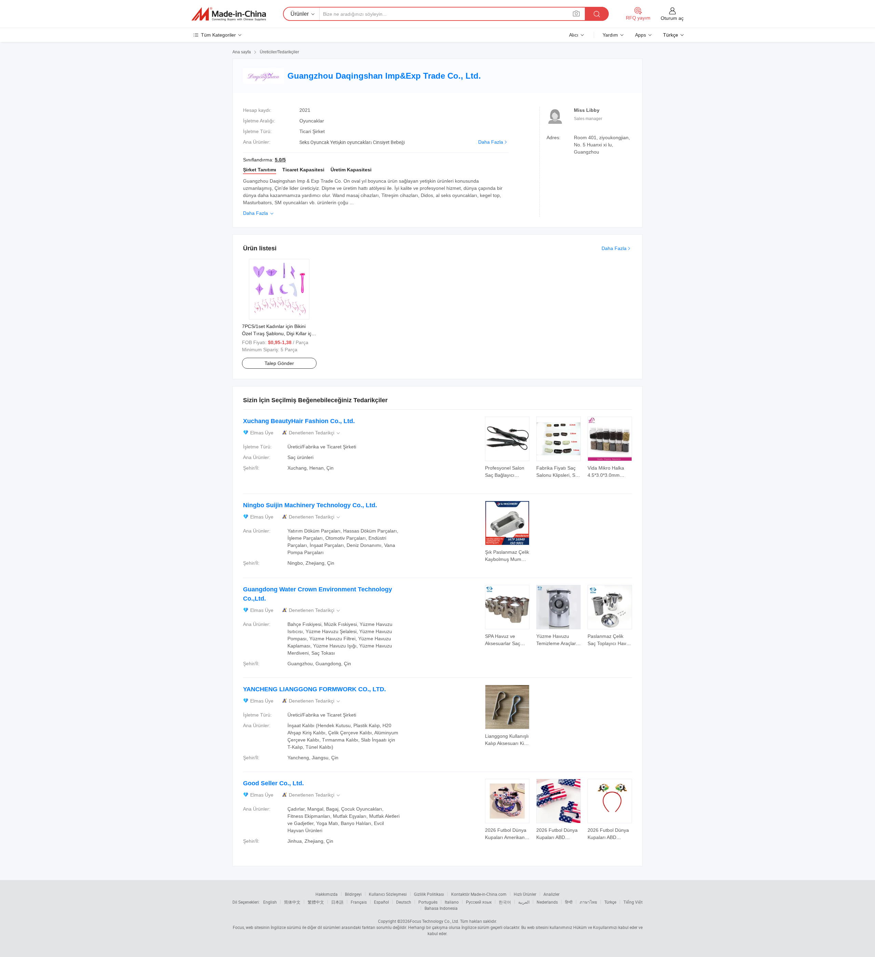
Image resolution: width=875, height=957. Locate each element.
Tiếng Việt (633, 902)
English (270, 902)
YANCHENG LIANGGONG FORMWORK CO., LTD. (314, 689)
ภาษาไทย (588, 902)
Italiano (452, 902)
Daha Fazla (490, 142)
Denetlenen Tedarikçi (315, 433)
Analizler (551, 894)
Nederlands (547, 902)
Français (359, 902)
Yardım (610, 35)
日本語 (337, 902)
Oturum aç (672, 18)
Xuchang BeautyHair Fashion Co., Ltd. (299, 421)
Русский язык (479, 902)
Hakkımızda (326, 894)
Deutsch (403, 902)
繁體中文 (316, 902)
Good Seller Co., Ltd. (273, 783)
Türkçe (610, 902)
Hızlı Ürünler (525, 894)
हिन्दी (569, 902)
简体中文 (292, 902)
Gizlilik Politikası (429, 894)
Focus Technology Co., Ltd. (434, 921)
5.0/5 (280, 159)
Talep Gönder (279, 363)
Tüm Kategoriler (218, 35)
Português (428, 902)
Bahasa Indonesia (441, 908)
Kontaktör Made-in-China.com (479, 894)
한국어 (505, 902)
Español (381, 902)
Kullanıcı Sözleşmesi (388, 894)
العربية (523, 902)
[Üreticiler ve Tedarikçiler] (228, 14)
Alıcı (573, 35)
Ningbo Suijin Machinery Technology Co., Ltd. (310, 505)
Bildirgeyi (353, 894)
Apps (640, 35)
